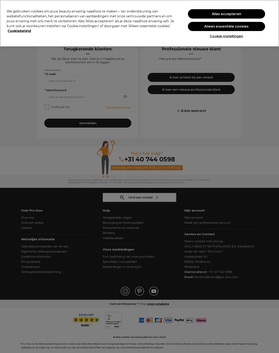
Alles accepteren (226, 14)
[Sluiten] (272, 22)
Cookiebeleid (19, 31)
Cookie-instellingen (226, 36)
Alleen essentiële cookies (226, 26)
